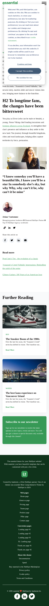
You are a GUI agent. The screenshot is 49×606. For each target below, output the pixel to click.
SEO (7, 334)
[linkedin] (9, 228)
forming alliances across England (16, 126)
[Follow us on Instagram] (17, 596)
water (9, 388)
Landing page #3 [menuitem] (24, 538)
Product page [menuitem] (24, 513)
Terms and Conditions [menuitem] (24, 578)
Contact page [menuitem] (24, 521)
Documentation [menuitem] (24, 559)
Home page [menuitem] (24, 496)
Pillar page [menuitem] (25, 517)
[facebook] (5, 240)
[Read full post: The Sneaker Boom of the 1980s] (24, 317)
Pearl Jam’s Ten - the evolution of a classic (20, 259)
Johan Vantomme (10, 217)
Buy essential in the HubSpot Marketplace (24, 567)
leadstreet (15, 482)
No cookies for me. (25, 78)
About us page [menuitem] (24, 500)
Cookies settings (24, 64)
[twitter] (14, 228)
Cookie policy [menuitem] (24, 574)
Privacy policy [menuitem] (24, 570)
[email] (25, 240)
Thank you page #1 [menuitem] (24, 546)
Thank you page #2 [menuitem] (24, 550)
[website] (5, 228)
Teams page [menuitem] (24, 509)
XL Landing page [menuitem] (24, 542)
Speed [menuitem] (24, 563)
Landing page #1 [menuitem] (24, 529)
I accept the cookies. (24, 71)
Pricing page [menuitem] (24, 504)
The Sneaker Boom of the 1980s (23, 339)
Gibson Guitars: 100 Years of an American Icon (22, 275)
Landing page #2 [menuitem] (24, 534)
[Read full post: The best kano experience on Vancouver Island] (24, 371)
